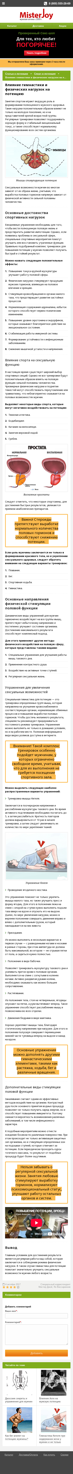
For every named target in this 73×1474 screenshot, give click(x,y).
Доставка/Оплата (28, 1454)
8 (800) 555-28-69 (59, 3)
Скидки (64, 1454)
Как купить (49, 1454)
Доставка (38, 25)
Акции (62, 25)
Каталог (12, 25)
